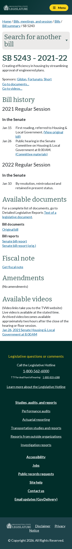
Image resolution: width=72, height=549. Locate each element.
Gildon (21, 79)
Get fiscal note (12, 267)
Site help (36, 482)
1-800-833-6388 (51, 377)
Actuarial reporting (36, 419)
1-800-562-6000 (36, 371)
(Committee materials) (32, 154)
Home (6, 21)
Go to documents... (15, 84)
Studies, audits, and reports (36, 403)
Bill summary (11, 26)
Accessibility (36, 457)
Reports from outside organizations (36, 436)
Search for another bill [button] (36, 40)
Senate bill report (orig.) (19, 246)
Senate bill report (14, 241)
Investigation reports (36, 445)
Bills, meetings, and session (32, 21)
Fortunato (35, 79)
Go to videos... (12, 88)
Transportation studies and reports (36, 428)
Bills (57, 21)
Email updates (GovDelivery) (36, 499)
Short (48, 79)
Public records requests (36, 474)
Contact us (36, 491)
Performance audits (36, 411)
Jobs (36, 465)
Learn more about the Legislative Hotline (36, 387)
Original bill (10, 229)
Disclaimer (42, 526)
